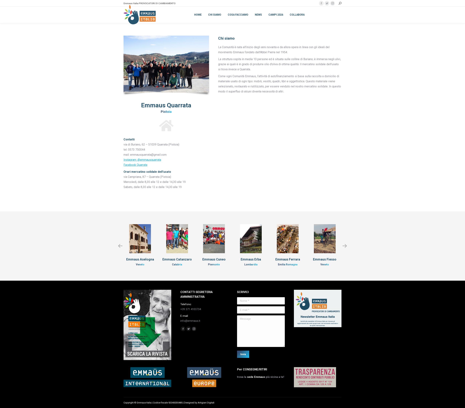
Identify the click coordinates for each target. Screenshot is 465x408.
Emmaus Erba (251, 259)
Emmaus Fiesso (324, 259)
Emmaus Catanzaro (177, 259)
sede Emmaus (256, 377)
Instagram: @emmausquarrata (142, 159)
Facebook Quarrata (135, 165)
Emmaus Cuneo (214, 259)
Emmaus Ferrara (287, 259)
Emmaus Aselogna (140, 259)
